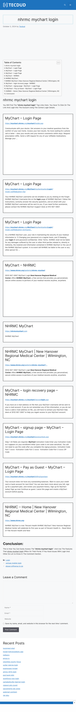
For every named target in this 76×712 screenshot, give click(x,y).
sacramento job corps (11, 689)
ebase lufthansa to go (14, 566)
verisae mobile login (13, 563)
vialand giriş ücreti (10, 685)
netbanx (6, 655)
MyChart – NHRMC (12, 76)
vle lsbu (6, 695)
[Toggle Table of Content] (57, 62)
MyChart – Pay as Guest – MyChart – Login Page (23, 88)
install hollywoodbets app (13, 652)
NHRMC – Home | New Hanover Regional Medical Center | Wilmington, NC (32, 91)
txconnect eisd (9, 648)
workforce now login (11, 679)
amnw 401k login (9, 672)
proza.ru (6, 658)
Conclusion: (10, 94)
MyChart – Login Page (14, 68)
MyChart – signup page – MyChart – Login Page (23, 86)
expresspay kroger (10, 668)
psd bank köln (8, 675)
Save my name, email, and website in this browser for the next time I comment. (36, 624)
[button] (65, 5)
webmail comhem (10, 692)
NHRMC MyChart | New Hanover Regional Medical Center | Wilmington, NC (32, 81)
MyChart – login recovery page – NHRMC (20, 83)
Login (8, 560)
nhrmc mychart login (12, 66)
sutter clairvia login (10, 665)
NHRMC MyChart (12, 78)
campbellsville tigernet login (14, 682)
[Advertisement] (38, 45)
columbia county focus (12, 662)
